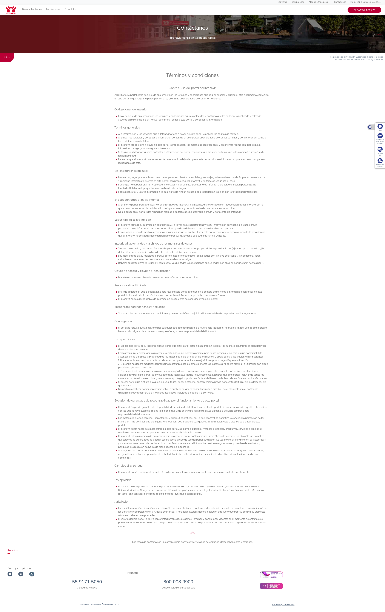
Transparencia (297, 2)
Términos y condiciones (283, 605)
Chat (380, 130)
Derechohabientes (32, 9)
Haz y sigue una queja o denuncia (380, 141)
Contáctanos (340, 2)
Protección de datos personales (365, 2)
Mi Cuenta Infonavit (364, 10)
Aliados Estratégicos (318, 2)
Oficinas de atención (380, 165)
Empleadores (53, 9)
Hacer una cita (380, 154)
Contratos (282, 2)
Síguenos (12, 550)
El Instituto (70, 9)
